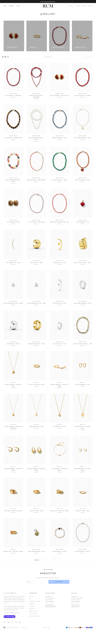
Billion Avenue (13, 260)
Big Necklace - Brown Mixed (13, 137)
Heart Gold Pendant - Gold (36, 551)
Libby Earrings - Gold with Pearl (82, 469)
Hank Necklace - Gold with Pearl (13, 385)
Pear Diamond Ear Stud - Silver (13, 303)
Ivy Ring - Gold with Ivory (36, 384)
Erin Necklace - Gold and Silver (83, 427)
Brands (11, 6)
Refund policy (32, 608)
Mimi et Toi (13, 382)
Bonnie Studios (13, 93)
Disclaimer (31, 603)
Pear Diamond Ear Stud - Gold (36, 303)
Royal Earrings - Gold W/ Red (59, 95)
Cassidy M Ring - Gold (36, 511)
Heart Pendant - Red (82, 222)
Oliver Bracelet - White (59, 551)
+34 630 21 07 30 (75, 604)
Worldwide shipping (48, 2)
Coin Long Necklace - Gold (82, 137)
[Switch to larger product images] (3, 57)
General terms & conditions (35, 601)
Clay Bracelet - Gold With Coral (59, 469)
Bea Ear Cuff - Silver (59, 344)
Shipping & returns (33, 611)
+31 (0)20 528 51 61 (50, 604)
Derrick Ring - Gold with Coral (13, 551)
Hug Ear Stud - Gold (59, 262)
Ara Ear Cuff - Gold (36, 262)
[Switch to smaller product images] (5, 57)
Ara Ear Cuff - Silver (13, 344)
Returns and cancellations (34, 616)
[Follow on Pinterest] (12, 622)
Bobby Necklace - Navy (60, 137)
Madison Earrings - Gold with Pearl (13, 469)
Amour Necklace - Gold (36, 426)
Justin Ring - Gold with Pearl (59, 511)
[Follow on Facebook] (4, 622)
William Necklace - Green (60, 180)
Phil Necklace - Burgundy (13, 95)
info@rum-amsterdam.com (50, 606)
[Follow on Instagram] (8, 622)
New (5, 6)
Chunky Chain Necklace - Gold (82, 344)
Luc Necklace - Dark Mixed (36, 222)
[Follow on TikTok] (16, 622)
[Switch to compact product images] (8, 57)
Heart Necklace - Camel (82, 180)
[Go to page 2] (59, 558)
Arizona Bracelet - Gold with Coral (59, 385)
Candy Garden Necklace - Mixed (13, 180)
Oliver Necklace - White (82, 551)
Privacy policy (32, 606)
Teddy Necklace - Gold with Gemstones (13, 427)
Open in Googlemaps (49, 601)
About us (31, 596)
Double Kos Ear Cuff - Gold (36, 344)
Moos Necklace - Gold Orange (36, 180)
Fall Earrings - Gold (13, 222)
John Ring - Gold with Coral (13, 511)
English (71, 6)
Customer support (33, 613)
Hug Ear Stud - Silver (59, 303)
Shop (18, 6)
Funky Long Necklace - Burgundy (36, 96)
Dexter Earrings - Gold (82, 384)
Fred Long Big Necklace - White (36, 138)
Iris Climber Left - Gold (13, 262)
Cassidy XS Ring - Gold (83, 511)
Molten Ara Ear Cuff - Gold (82, 262)
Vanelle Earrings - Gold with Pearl (36, 469)
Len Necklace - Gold (59, 426)
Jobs (30, 598)
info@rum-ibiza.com (75, 606)
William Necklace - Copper (83, 95)
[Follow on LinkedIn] (20, 622)
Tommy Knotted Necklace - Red (59, 222)
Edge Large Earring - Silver (82, 303)
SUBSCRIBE (59, 581)
